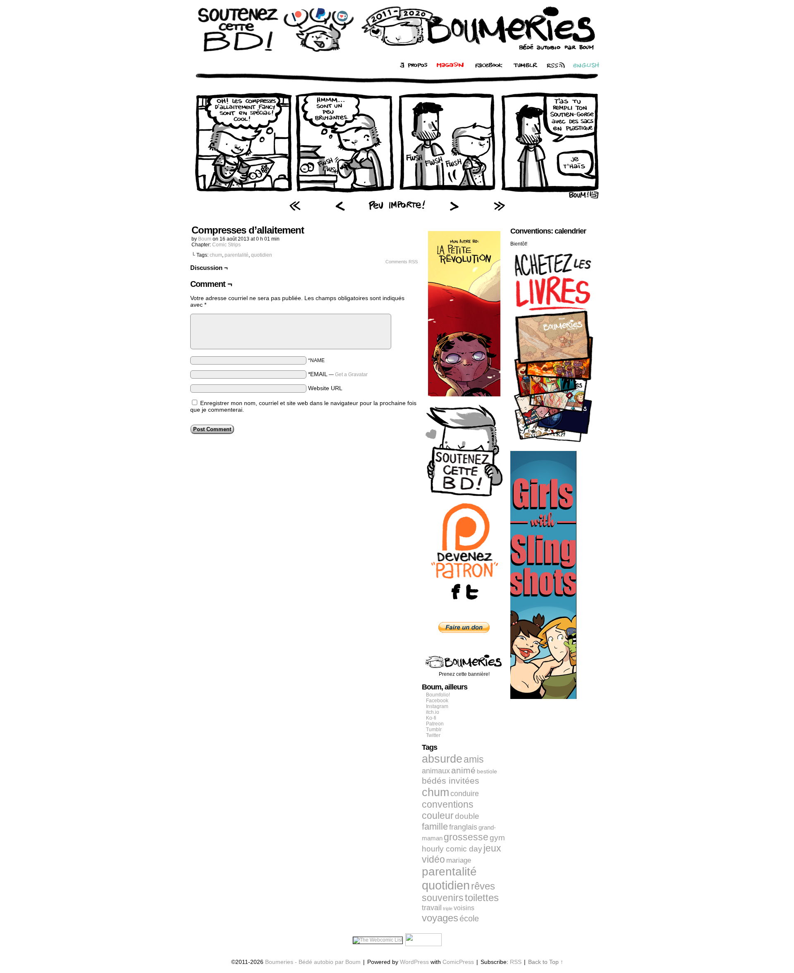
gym (497, 837)
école (469, 918)
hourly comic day (452, 848)
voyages (440, 917)
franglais (463, 827)
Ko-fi (431, 718)
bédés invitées (450, 781)
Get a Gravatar (351, 374)
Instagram (437, 706)
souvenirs (443, 897)
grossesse (466, 837)
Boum (204, 239)
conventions (448, 804)
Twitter (433, 735)
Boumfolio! (438, 695)
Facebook (437, 701)
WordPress (414, 962)
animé (463, 770)
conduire (464, 793)
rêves (483, 886)
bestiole (487, 771)
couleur (438, 815)
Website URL (325, 388)
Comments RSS (401, 261)
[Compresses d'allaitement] (397, 196)
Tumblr (434, 729)
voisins (464, 907)
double (467, 816)
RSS (515, 962)
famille (435, 826)
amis (474, 759)
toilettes (482, 897)
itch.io (432, 712)
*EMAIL (338, 374)
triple (447, 908)
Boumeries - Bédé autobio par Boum (313, 962)
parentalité (237, 255)
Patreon (435, 724)
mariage (458, 860)
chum (216, 255)
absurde (442, 758)
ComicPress (458, 962)
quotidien (261, 255)
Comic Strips (226, 245)
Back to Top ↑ (545, 962)
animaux (436, 771)
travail (432, 908)
